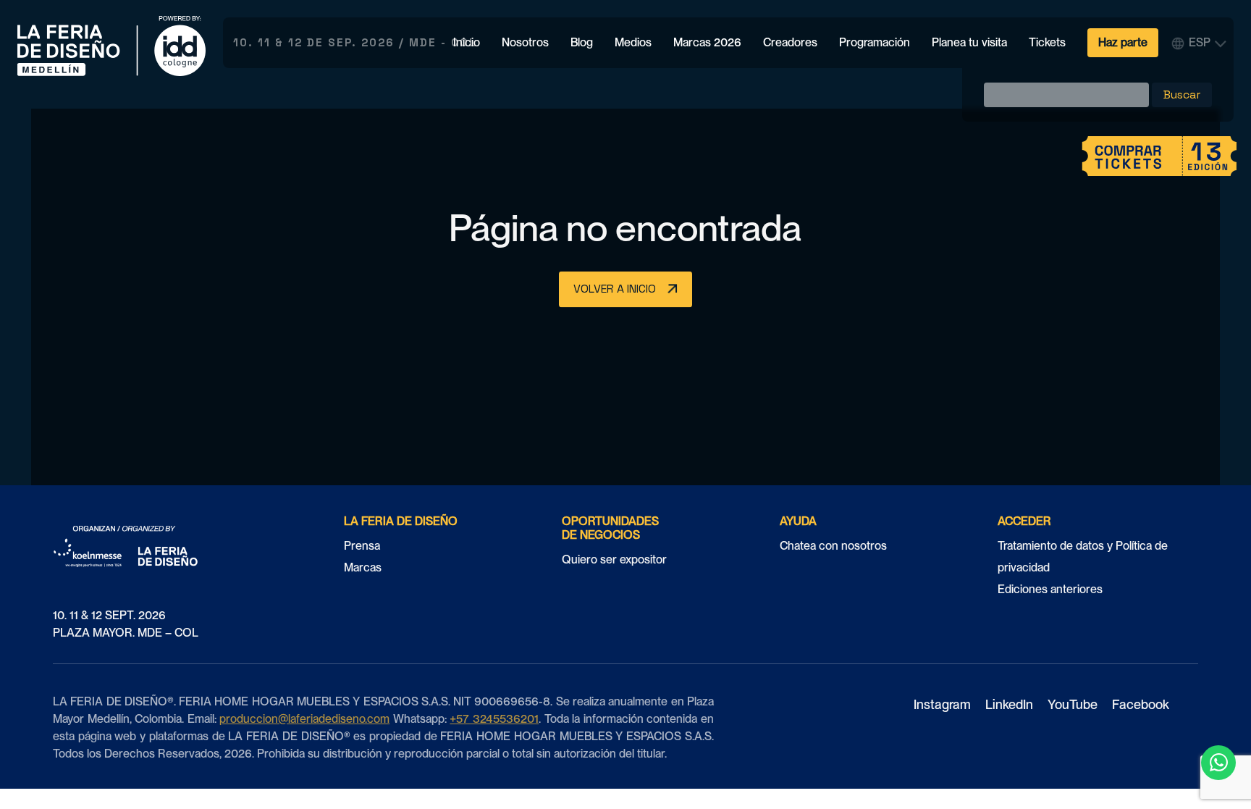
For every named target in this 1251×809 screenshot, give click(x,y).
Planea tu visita (969, 42)
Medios (633, 42)
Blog (581, 42)
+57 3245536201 (494, 719)
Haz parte (1122, 42)
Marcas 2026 (707, 42)
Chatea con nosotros (833, 546)
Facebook (1140, 704)
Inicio (466, 42)
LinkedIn (1009, 704)
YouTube (1073, 704)
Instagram (942, 704)
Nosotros (525, 42)
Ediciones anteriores (1050, 589)
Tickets (1047, 42)
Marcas (363, 567)
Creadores (790, 42)
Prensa (362, 546)
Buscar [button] (1181, 94)
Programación (874, 42)
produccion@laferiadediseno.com (304, 719)
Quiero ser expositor (614, 559)
